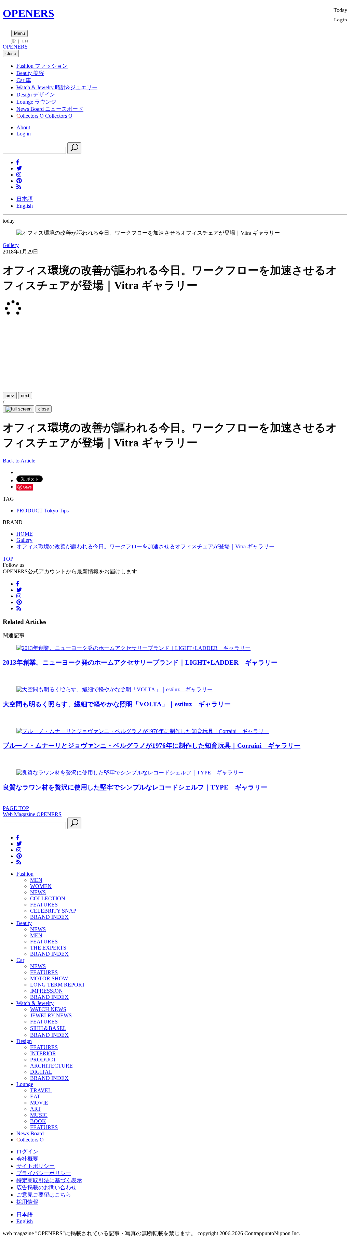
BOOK (38, 1121)
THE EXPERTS (48, 948)
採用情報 (27, 1202)
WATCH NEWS (48, 1009)
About (23, 127)
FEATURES (44, 905)
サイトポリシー (35, 1166)
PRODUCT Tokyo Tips (42, 510)
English (24, 206)
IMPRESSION (46, 991)
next (25, 395)
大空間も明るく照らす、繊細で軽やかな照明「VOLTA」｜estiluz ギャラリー (117, 704)
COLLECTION (47, 898)
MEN (36, 880)
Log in (23, 133)
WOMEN (41, 886)
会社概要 (27, 1159)
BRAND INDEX (49, 917)
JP (13, 41)
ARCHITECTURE (51, 1066)
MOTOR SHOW (49, 978)
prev (9, 395)
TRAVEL (41, 1090)
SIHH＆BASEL (48, 1028)
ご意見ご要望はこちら (43, 1195)
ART (35, 1109)
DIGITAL (41, 1072)
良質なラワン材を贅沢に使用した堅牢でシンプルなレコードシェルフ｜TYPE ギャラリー (135, 787)
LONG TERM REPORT (57, 985)
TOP (8, 559)
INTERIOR (43, 1053)
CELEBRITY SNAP (53, 911)
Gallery (11, 245)
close (43, 409)
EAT (35, 1096)
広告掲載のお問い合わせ (46, 1187)
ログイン (27, 1151)
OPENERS (28, 13)
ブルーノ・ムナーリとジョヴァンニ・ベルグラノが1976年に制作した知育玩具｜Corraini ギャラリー (151, 745)
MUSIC (39, 1115)
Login (340, 19)
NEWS (38, 892)
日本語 (24, 199)
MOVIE (39, 1103)
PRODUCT (43, 1059)
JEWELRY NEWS (51, 1015)
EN (25, 41)
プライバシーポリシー (43, 1173)
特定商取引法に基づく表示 (49, 1180)
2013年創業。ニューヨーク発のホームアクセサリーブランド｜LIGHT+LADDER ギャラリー (140, 662)
